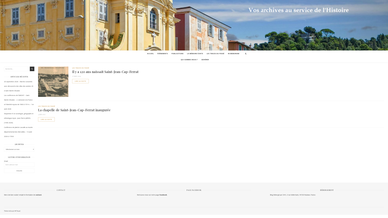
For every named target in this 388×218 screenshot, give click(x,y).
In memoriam (233, 53)
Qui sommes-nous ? (189, 60)
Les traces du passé (215, 53)
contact (39, 195)
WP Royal (17, 211)
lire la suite (80, 81)
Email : (6, 161)
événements (162, 53)
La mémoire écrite (195, 53)
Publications (177, 53)
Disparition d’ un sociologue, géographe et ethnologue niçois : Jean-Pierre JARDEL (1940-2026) (18, 118)
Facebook (163, 195)
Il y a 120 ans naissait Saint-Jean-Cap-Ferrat (105, 71)
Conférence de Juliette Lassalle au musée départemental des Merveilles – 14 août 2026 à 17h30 (18, 131)
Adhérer (205, 60)
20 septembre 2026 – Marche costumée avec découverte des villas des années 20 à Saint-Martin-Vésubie (18, 86)
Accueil (150, 53)
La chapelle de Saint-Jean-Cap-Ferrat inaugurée (74, 110)
